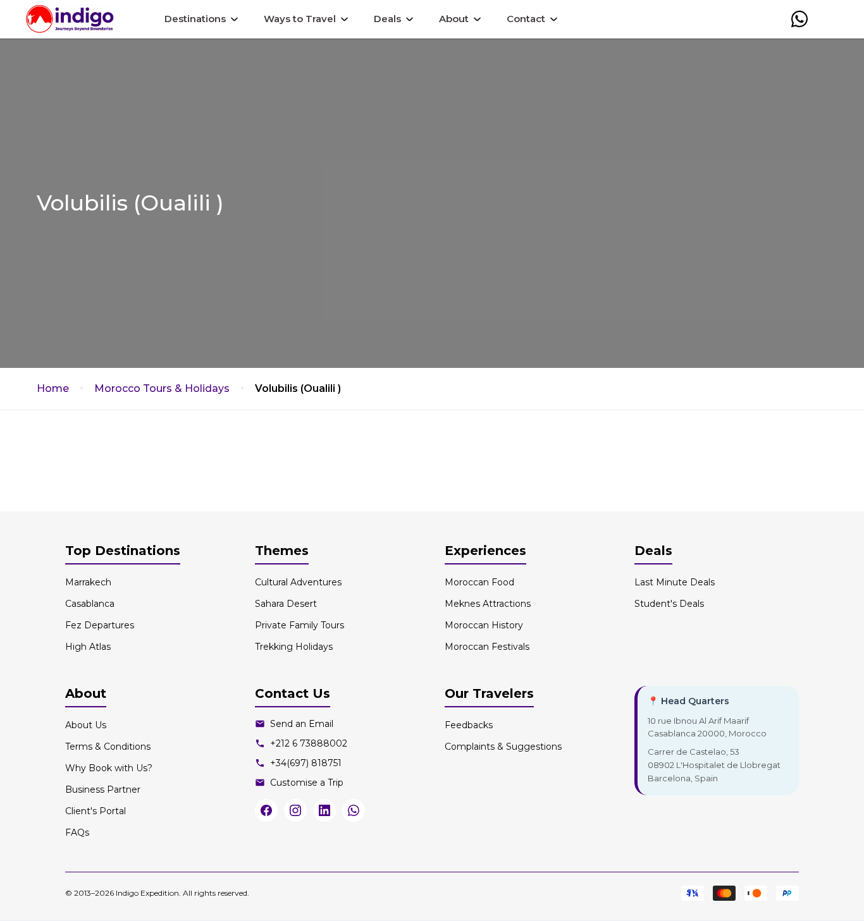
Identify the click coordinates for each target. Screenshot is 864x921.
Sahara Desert (286, 603)
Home (53, 388)
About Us (85, 725)
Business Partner (102, 789)
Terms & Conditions (108, 746)
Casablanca (89, 603)
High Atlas (88, 646)
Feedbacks (469, 725)
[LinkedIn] (324, 810)
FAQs (77, 832)
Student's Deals (669, 603)
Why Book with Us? (108, 768)
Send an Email (301, 723)
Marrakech (88, 582)
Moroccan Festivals (487, 646)
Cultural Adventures (298, 582)
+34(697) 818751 (306, 763)
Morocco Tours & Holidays (162, 388)
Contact (526, 19)
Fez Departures (99, 625)
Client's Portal (95, 811)
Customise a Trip (306, 782)
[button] (799, 19)
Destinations (195, 19)
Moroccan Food (479, 582)
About (454, 19)
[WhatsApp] (353, 810)
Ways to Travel (300, 19)
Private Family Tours (299, 625)
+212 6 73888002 (308, 743)
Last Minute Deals (674, 582)
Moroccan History (484, 625)
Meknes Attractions (488, 603)
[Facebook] (266, 810)
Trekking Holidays (294, 646)
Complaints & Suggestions (503, 746)
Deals (387, 19)
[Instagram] (295, 810)
